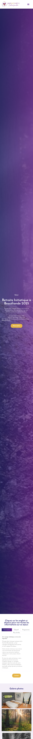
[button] (28, 4)
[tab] (7, 629)
